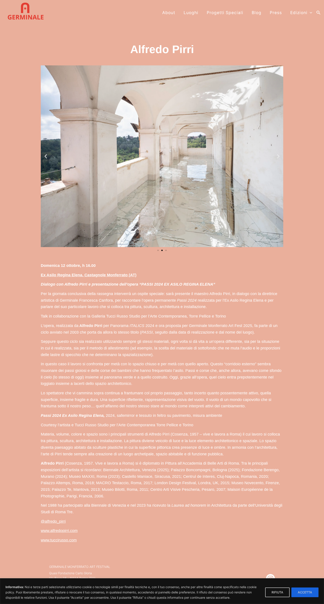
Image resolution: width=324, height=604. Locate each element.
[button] (318, 12)
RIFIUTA (277, 592)
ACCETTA (305, 592)
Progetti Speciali (225, 12)
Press (276, 12)
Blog (256, 12)
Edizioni (298, 12)
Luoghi (191, 12)
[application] (309, 13)
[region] (162, 591)
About (168, 12)
